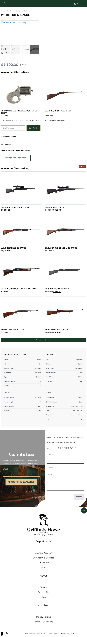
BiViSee (73, 634)
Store (43, 567)
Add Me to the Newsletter (21, 482)
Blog (43, 597)
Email (5, 469)
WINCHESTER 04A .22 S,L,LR (58, 111)
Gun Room (10, 11)
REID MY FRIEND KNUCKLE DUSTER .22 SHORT (19, 112)
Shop (2, 11)
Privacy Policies (43, 617)
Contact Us (43, 592)
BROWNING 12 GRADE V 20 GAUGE (61, 248)
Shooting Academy (44, 553)
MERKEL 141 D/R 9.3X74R (12, 329)
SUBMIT (79, 497)
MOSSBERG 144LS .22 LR (56, 329)
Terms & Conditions (43, 621)
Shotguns (19, 11)
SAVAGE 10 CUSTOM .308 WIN (15, 207)
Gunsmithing (43, 562)
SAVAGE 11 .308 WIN (54, 207)
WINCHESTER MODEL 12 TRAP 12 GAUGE (19, 289)
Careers (43, 587)
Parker (26, 11)
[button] (83, 3)
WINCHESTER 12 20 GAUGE (13, 248)
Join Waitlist (33, 128)
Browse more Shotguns (43, 340)
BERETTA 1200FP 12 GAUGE (57, 289)
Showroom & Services (43, 557)
